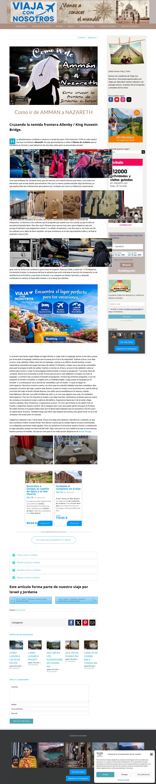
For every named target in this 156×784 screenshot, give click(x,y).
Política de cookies (123, 780)
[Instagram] (122, 99)
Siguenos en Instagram (127, 349)
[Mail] (129, 99)
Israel (17, 610)
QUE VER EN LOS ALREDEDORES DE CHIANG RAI (55, 659)
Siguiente (92, 37)
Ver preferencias (143, 774)
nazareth (22, 610)
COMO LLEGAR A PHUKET (33, 656)
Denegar (124, 774)
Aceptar (105, 774)
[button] (151, 754)
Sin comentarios (14, 668)
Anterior (82, 37)
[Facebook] (110, 99)
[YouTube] (116, 99)
